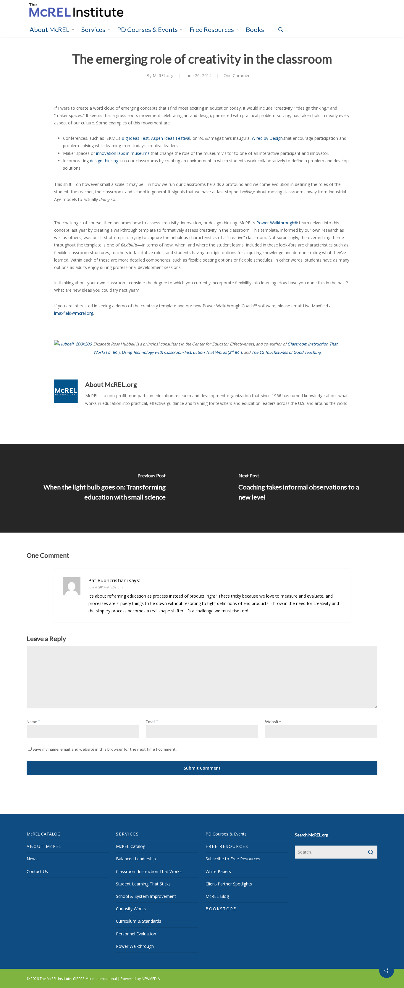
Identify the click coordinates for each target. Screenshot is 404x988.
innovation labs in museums (123, 153)
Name (33, 721)
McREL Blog (217, 896)
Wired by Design (267, 138)
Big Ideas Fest (135, 138)
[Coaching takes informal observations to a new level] (303, 488)
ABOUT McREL (44, 846)
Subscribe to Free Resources (233, 859)
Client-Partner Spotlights (229, 884)
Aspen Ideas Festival (170, 138)
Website (273, 721)
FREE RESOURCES (227, 846)
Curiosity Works (131, 908)
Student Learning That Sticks (143, 884)
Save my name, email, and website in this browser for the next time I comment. (105, 749)
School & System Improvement (146, 896)
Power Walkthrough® (277, 222)
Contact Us (37, 871)
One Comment (238, 75)
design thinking (104, 160)
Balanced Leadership (136, 859)
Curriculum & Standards (138, 921)
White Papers (218, 871)
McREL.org (163, 75)
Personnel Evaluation (136, 934)
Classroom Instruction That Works (149, 871)
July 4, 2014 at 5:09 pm (105, 587)
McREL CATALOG (43, 834)
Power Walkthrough (135, 946)
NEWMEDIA (151, 978)
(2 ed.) (182, 352)
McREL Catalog (130, 846)
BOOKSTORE (221, 908)
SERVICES (127, 834)
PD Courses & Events (226, 834)
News (32, 859)
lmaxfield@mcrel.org (73, 313)
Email (152, 721)
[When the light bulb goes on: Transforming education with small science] (101, 488)
